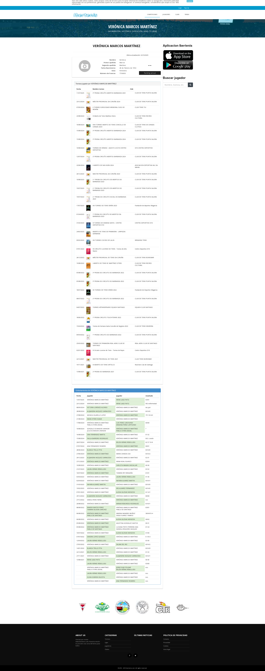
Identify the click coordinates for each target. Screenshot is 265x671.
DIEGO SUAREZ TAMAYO (124, 515)
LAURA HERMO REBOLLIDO (96, 469)
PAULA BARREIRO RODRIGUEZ (97, 438)
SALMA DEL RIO (121, 544)
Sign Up (186, 8)
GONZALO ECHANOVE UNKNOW (98, 429)
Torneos (107, 639)
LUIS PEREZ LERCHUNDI (124, 423)
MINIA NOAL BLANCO (123, 461)
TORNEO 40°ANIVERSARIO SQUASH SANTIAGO (109, 307)
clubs (177, 14)
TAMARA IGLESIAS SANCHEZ (97, 510)
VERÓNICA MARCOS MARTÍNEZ (98, 400)
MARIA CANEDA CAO (123, 454)
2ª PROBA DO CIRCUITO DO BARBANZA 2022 (108, 299)
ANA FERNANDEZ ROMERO (96, 446)
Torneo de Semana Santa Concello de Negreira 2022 (110, 326)
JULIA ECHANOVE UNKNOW (96, 431)
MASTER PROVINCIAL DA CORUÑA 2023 (106, 174)
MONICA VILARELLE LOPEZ (96, 415)
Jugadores (166, 14)
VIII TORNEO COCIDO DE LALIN (103, 240)
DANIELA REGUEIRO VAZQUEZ (126, 529)
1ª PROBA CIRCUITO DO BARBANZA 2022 (107, 335)
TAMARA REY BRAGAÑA (124, 473)
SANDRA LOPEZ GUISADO (96, 537)
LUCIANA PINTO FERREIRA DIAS (127, 527)
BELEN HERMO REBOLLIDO (125, 442)
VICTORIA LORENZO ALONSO (97, 407)
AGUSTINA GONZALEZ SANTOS (127, 523)
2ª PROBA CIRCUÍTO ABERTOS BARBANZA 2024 (109, 156)
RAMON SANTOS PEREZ (95, 507)
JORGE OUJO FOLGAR (123, 567)
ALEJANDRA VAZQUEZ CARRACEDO (99, 411)
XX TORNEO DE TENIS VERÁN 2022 (105, 290)
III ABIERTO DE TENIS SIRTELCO (104, 365)
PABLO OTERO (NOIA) (94, 425)
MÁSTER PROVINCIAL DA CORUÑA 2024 (106, 102)
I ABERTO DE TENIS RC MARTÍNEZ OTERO (107, 263)
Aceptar (189, 1)
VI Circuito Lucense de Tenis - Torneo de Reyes (108, 350)
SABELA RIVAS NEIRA (94, 500)
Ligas (106, 642)
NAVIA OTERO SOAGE (94, 419)
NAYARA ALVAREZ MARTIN (125, 481)
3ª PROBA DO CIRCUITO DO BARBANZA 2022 (108, 273)
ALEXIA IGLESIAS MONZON (125, 492)
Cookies (165, 646)
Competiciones (152, 14)
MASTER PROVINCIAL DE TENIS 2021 (105, 359)
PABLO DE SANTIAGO (123, 510)
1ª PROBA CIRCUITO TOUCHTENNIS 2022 (107, 317)
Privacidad (166, 642)
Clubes (107, 649)
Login (180, 8)
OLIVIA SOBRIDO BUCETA (96, 577)
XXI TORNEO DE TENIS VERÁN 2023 (105, 206)
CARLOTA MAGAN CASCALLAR (126, 465)
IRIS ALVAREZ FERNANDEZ (125, 488)
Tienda (187, 14)
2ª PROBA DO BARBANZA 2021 (103, 372)
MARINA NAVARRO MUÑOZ (125, 513)
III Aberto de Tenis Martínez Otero (104, 116)
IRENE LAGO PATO (122, 400)
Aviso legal (166, 649)
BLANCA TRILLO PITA (94, 450)
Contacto (166, 639)
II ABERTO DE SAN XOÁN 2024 (103, 165)
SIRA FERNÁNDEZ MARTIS (96, 435)
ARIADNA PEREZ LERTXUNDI (126, 425)
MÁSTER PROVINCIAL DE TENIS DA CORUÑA (108, 257)
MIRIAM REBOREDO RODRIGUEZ (127, 504)
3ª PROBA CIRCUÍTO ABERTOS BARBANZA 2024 (109, 131)
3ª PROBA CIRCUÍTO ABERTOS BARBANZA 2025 (109, 93)
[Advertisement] (176, 102)
